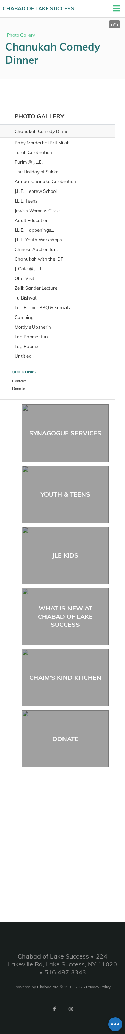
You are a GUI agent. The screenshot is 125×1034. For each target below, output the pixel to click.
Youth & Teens (65, 494)
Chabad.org (48, 986)
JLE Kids (65, 555)
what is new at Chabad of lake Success (65, 616)
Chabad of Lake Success (38, 8)
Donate (65, 739)
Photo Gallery (21, 35)
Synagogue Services (65, 433)
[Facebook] (54, 1009)
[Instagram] (70, 1009)
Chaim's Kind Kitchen (65, 677)
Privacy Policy (98, 986)
